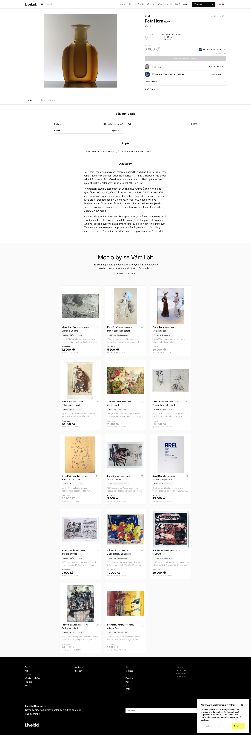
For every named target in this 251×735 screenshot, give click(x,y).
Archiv (131, 4)
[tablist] (125, 100)
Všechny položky (154, 4)
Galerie (141, 4)
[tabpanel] (125, 173)
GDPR (128, 689)
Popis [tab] (29, 100)
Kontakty (129, 678)
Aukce (123, 4)
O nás (185, 4)
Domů (27, 667)
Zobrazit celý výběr (125, 274)
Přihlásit (78, 671)
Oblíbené (79, 667)
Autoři (177, 4)
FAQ (127, 674)
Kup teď (168, 4)
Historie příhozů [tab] (46, 100)
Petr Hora (154, 21)
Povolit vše (238, 726)
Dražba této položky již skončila (185, 58)
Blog (127, 682)
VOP (127, 685)
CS (223, 4)
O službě (129, 671)
